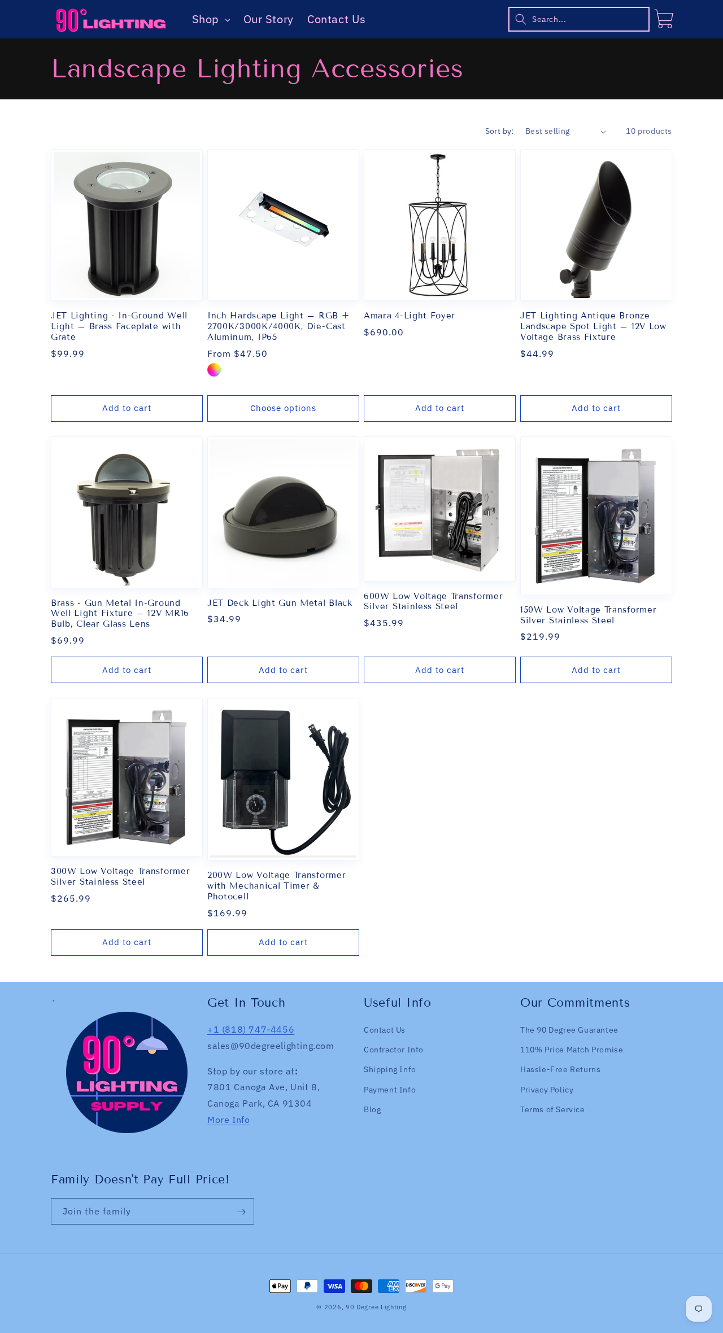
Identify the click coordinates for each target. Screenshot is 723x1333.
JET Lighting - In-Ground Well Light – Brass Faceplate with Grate (119, 326)
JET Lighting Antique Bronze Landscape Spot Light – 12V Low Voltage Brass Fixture (593, 326)
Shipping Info (390, 1070)
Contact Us (336, 19)
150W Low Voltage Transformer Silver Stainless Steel (588, 615)
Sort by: (499, 131)
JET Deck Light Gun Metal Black (279, 603)
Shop (207, 19)
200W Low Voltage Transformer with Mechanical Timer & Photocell (276, 886)
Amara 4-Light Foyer (409, 316)
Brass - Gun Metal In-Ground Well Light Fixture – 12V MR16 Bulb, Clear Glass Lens (120, 614)
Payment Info (390, 1090)
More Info (228, 1119)
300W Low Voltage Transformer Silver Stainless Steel (120, 876)
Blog (372, 1109)
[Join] (241, 1212)
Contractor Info (394, 1049)
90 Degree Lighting (376, 1307)
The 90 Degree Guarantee (569, 1030)
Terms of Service (552, 1109)
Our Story (268, 19)
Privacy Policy (546, 1090)
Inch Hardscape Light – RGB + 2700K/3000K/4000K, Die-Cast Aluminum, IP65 (278, 326)
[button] (579, 19)
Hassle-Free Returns (560, 1070)
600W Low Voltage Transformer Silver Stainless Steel (433, 601)
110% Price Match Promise (571, 1049)
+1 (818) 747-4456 (250, 1029)
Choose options (283, 408)
